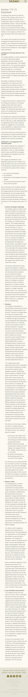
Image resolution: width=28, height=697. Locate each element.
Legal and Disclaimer (14, 680)
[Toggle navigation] (25, 1)
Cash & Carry (11, 672)
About (7, 670)
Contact (24, 672)
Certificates (4, 672)
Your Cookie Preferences (14, 689)
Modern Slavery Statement (14, 682)
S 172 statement (14, 686)
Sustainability (18, 672)
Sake (19, 670)
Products (11, 670)
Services (23, 670)
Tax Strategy (14, 684)
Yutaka (16, 670)
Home (4, 670)
